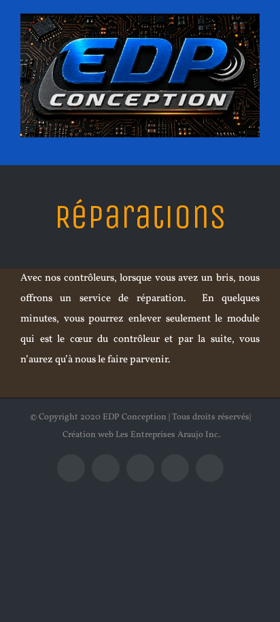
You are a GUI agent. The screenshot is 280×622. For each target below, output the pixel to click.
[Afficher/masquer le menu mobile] (254, 144)
